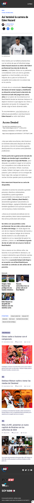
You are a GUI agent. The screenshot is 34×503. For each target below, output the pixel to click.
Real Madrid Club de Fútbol (22, 319)
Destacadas (4, 319)
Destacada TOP (25, 316)
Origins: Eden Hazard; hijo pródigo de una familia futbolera (7, 287)
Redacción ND (10, 24)
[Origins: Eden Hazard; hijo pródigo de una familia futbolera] (8, 278)
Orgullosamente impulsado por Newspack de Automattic (15, 500)
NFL (3, 377)
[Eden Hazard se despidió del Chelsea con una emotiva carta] (8, 296)
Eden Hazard (12, 319)
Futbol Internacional (7, 12)
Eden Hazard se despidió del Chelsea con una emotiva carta (7, 305)
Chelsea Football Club (15, 316)
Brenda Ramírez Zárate (8, 342)
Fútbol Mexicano (6, 332)
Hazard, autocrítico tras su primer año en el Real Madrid (22, 287)
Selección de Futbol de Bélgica (8, 321)
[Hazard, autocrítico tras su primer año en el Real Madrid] (22, 278)
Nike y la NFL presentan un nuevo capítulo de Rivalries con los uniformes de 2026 (15, 427)
